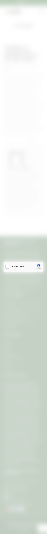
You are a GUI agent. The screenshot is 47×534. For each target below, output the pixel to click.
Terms (40, 271)
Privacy (36, 271)
